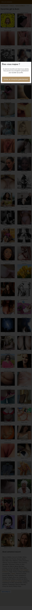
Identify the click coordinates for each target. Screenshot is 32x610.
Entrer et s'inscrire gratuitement (16, 79)
